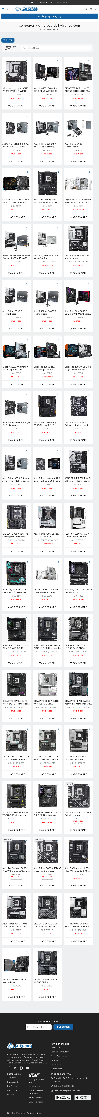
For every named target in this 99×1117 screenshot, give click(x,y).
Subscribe (63, 1027)
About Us (11, 1078)
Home (42, 29)
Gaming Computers (60, 1052)
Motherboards (53, 29)
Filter (9, 40)
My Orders (12, 1086)
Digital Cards (56, 1069)
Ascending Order (31, 48)
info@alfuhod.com (71, 1091)
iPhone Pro (56, 1064)
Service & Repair (36, 1102)
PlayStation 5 (57, 1048)
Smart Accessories (59, 1056)
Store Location (35, 1098)
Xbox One (55, 1060)
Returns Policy (35, 1086)
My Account (12, 1082)
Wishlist (10, 1095)
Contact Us (12, 1090)
